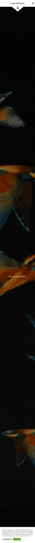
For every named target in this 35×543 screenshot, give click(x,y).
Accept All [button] (17, 539)
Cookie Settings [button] (7, 539)
